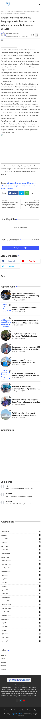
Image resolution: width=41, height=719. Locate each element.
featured (3, 655)
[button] (39, 4)
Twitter (21, 193)
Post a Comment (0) (20, 248)
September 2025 (20, 572)
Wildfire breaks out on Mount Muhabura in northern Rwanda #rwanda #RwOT (24, 414)
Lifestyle (3, 662)
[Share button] (32, 193)
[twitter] (20, 700)
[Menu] (3, 4)
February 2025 (20, 597)
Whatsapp (26, 193)
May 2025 (20, 586)
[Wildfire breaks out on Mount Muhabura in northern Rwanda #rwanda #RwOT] (6, 414)
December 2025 (20, 561)
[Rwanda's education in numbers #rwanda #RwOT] (6, 309)
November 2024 (20, 608)
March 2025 (20, 593)
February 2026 (20, 553)
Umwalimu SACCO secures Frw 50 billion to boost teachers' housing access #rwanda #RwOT (25, 322)
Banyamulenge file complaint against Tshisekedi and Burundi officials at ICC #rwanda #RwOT (24, 361)
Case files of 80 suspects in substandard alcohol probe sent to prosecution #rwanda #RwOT (25, 388)
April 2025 (20, 590)
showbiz (3, 666)
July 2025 (20, 579)
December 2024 (20, 604)
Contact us (21, 710)
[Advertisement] (20, 453)
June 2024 (20, 626)
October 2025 (20, 568)
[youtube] (24, 700)
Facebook (14, 193)
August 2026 (20, 531)
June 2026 (20, 539)
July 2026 (20, 535)
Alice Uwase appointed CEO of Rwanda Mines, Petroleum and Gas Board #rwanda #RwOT (25, 374)
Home (3, 11)
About (13, 710)
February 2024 (20, 641)
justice (3, 659)
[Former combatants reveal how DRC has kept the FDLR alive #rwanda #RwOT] (6, 348)
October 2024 (20, 612)
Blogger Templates (16, 714)
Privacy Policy (32, 710)
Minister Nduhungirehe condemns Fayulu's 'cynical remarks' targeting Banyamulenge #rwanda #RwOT (26, 401)
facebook (11, 261)
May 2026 (20, 542)
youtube (32, 261)
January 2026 (20, 557)
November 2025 (20, 564)
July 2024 (20, 623)
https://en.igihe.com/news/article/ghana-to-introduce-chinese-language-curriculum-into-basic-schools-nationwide (19, 186)
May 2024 (20, 630)
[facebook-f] (17, 700)
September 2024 (20, 615)
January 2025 (20, 601)
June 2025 (20, 582)
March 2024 (20, 637)
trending (3, 669)
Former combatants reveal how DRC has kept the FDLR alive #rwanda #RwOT (26, 348)
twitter (11, 266)
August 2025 (20, 575)
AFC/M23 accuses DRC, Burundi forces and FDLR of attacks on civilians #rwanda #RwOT (24, 335)
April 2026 (20, 546)
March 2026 (20, 550)
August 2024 (20, 619)
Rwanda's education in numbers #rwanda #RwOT (24, 308)
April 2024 (20, 634)
